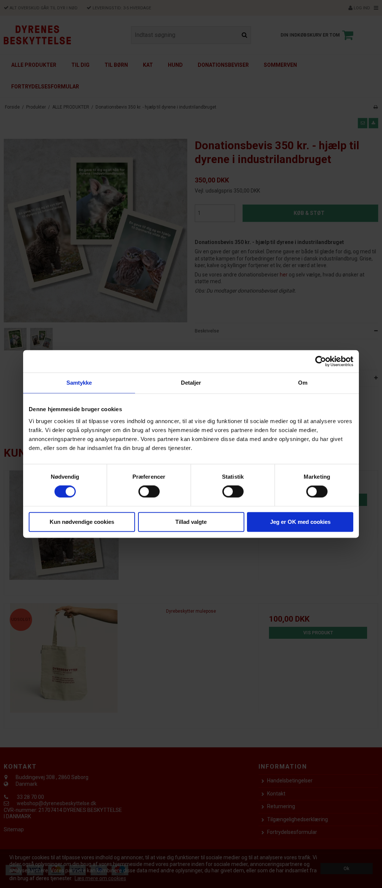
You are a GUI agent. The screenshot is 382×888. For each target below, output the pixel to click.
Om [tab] (302, 382)
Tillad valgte (191, 522)
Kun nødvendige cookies (82, 522)
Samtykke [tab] (79, 382)
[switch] (149, 492)
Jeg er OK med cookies (300, 522)
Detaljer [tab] (191, 382)
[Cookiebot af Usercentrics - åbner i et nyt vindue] (320, 361)
